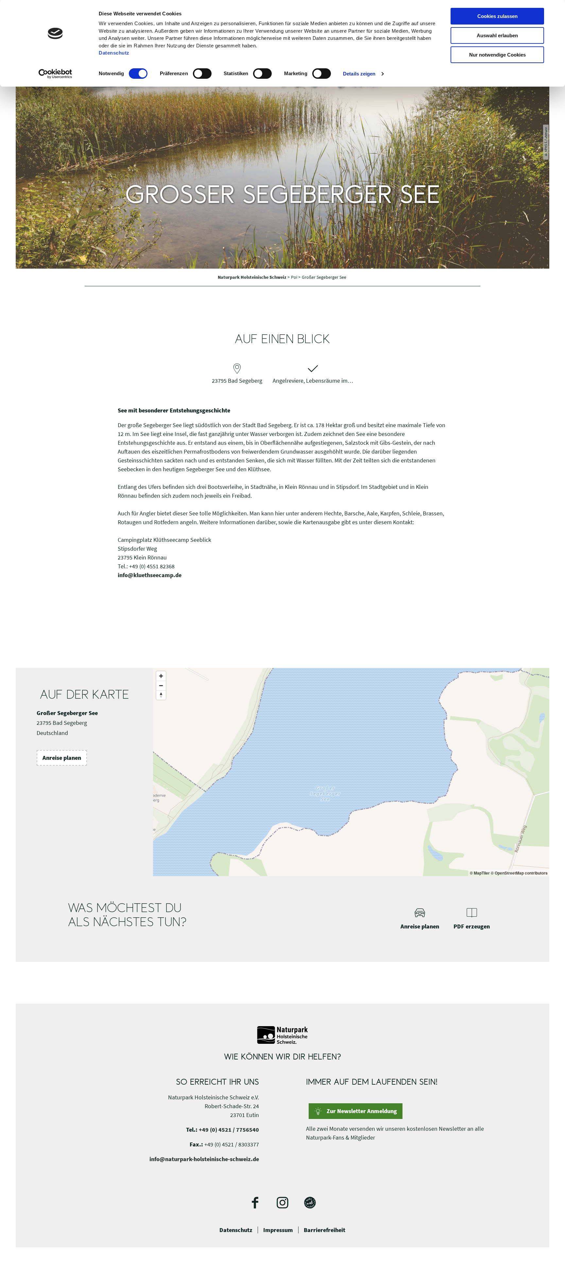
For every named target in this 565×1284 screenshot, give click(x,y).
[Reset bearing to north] (161, 695)
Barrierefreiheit (324, 1230)
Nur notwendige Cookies (497, 55)
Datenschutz (235, 1230)
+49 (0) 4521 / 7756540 (229, 1129)
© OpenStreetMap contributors (519, 873)
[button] (62, 758)
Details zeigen (359, 73)
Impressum (278, 1230)
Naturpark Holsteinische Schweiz (252, 277)
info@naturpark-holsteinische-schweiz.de (204, 1159)
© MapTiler (480, 873)
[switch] (202, 73)
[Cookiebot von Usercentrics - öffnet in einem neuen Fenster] (55, 74)
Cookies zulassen (497, 16)
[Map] (351, 772)
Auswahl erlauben (497, 35)
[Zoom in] (161, 676)
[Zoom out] (161, 685)
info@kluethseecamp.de (149, 575)
